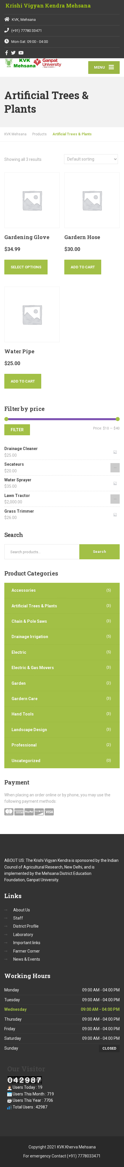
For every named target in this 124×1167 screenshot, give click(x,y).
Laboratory (23, 934)
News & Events (26, 959)
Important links (26, 942)
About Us (21, 910)
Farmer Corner (26, 951)
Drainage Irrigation (30, 636)
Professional (24, 745)
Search (99, 551)
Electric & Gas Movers (33, 667)
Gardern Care (24, 698)
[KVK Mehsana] (33, 63)
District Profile (26, 926)
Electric (19, 652)
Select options (26, 267)
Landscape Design (29, 729)
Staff (18, 918)
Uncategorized (26, 760)
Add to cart (83, 267)
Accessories (24, 590)
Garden (19, 683)
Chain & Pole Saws (29, 621)
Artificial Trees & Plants (34, 606)
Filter (17, 429)
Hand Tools (23, 714)
